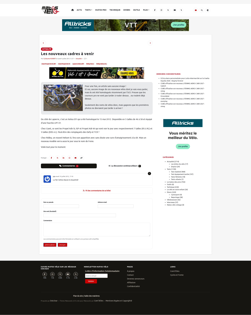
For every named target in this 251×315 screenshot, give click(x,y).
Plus (145, 10)
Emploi (173, 167)
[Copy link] (81, 157)
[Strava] (181, 10)
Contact (130, 275)
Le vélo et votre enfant (175, 189)
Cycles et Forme (177, 275)
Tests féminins (176, 177)
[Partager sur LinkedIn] (63, 157)
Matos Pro (100, 10)
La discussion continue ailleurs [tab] (125, 166)
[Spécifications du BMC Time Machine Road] (43, 42)
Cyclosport (175, 195)
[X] (168, 10)
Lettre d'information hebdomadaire (102, 271)
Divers (126, 10)
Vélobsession (172, 200)
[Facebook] (155, 10)
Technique (115, 10)
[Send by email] (75, 157)
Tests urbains (176, 179)
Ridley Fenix (90, 64)
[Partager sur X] (57, 157)
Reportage (175, 197)
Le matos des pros (174, 182)
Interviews (171, 202)
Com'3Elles (98, 301)
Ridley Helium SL (101, 64)
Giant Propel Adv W (64, 64)
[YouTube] (175, 10)
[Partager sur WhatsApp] (69, 157)
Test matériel (176, 172)
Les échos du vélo (178, 164)
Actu (79, 10)
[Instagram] (161, 10)
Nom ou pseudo (48, 202)
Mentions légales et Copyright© (119, 301)
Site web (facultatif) (49, 211)
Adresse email (102, 202)
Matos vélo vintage (174, 205)
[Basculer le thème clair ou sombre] (207, 10)
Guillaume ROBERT (50, 59)
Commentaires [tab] (70, 166)
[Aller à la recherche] (201, 10)
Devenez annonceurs (135, 279)
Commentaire (47, 220)
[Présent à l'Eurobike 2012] (150, 42)
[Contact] (195, 10)
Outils (136, 10)
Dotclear (53, 301)
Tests (88, 10)
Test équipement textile (180, 174)
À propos (130, 271)
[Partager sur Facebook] (51, 157)
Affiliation (131, 282)
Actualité (79, 59)
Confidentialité (133, 286)
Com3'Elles (174, 271)
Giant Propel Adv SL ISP (49, 64)
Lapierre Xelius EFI (78, 64)
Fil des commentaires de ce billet (98, 190)
